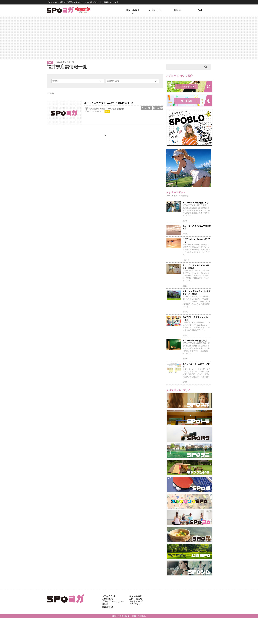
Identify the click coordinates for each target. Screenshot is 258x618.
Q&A (200, 10)
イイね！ (146, 108)
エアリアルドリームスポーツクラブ (196, 365)
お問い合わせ (135, 598)
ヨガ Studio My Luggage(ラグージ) (196, 240)
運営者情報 (107, 607)
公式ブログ (134, 604)
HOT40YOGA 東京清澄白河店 (196, 203)
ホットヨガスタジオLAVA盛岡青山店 (197, 227)
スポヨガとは (155, 10)
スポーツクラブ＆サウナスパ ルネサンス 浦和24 (196, 292)
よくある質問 (135, 595)
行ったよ (158, 108)
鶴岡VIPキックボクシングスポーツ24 (196, 318)
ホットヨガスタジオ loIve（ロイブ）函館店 (196, 266)
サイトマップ (135, 601)
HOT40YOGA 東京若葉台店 (195, 340)
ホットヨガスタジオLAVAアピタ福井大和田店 (109, 103)
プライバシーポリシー (113, 601)
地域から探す (132, 10)
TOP (50, 62)
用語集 (177, 10)
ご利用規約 (107, 598)
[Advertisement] (129, 37)
